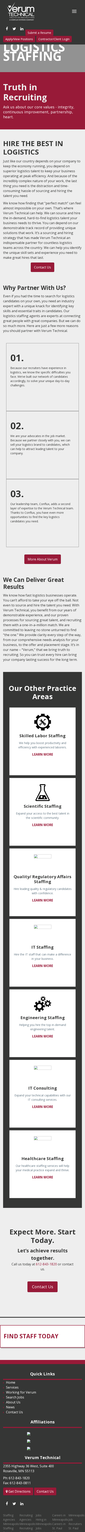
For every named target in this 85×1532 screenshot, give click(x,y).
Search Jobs (15, 1397)
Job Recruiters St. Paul (75, 1524)
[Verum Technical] (21, 11)
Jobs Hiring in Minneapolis (44, 1519)
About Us (13, 1402)
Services (12, 1387)
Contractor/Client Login (54, 39)
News (10, 1407)
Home (10, 1382)
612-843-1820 (46, 1264)
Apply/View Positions (19, 39)
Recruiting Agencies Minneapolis (27, 1519)
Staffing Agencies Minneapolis (11, 1519)
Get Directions (19, 1491)
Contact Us (42, 267)
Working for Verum (21, 1392)
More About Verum (43, 559)
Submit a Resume (39, 33)
